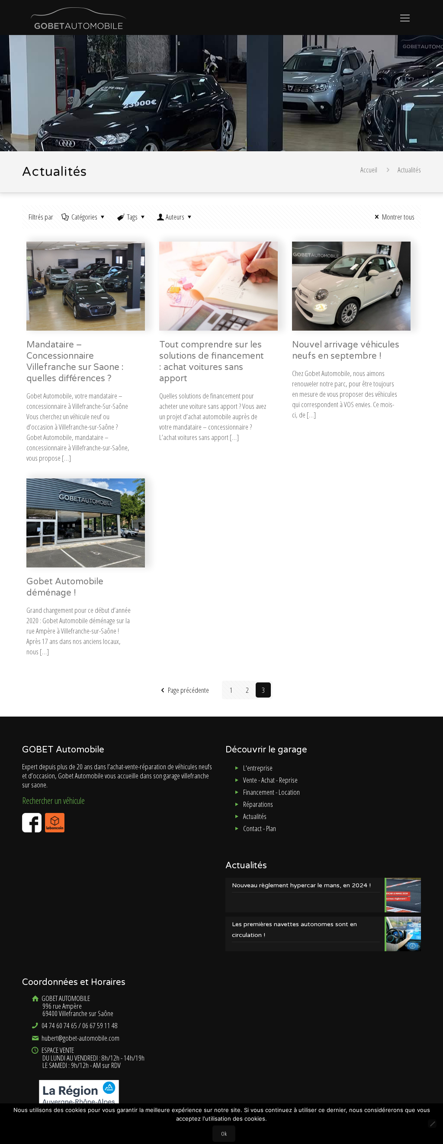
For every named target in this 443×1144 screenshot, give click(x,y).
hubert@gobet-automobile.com (79, 1038)
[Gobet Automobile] (78, 17)
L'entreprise (258, 768)
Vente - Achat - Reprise (270, 780)
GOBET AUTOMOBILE (76, 1005)
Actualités (254, 816)
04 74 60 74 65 (58, 1025)
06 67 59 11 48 (100, 1025)
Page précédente (188, 690)
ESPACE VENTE (92, 1057)
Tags (132, 217)
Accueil (368, 170)
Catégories (84, 217)
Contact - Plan (259, 828)
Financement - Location (271, 792)
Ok (224, 1134)
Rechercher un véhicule (53, 800)
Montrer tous (398, 217)
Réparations (258, 804)
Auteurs (175, 217)
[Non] (432, 1123)
